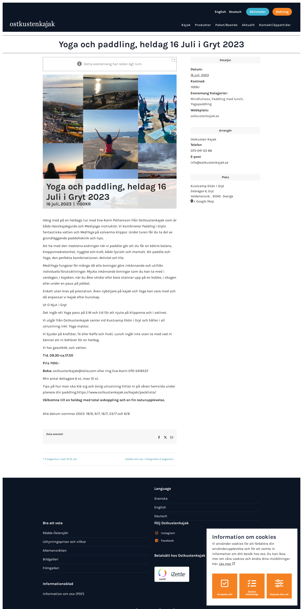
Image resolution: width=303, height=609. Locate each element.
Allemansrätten (55, 550)
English (160, 507)
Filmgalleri (51, 568)
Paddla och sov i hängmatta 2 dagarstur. (149, 459)
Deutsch (160, 516)
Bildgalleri (50, 559)
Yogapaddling (201, 104)
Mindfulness (200, 99)
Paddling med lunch (227, 99)
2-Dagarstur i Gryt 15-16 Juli (61, 459)
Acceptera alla (224, 594)
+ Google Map (204, 201)
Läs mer (225, 564)
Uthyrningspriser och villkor (64, 542)
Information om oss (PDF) (63, 594)
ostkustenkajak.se (205, 116)
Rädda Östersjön (55, 533)
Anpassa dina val (279, 594)
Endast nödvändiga (251, 593)
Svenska (161, 498)
